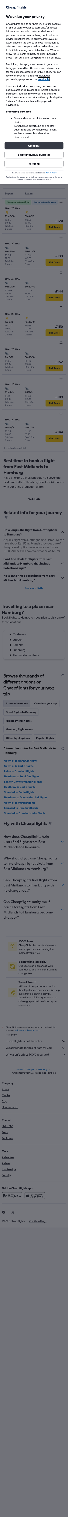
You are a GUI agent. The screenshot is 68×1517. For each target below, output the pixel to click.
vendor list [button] (44, 79)
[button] (34, 145)
